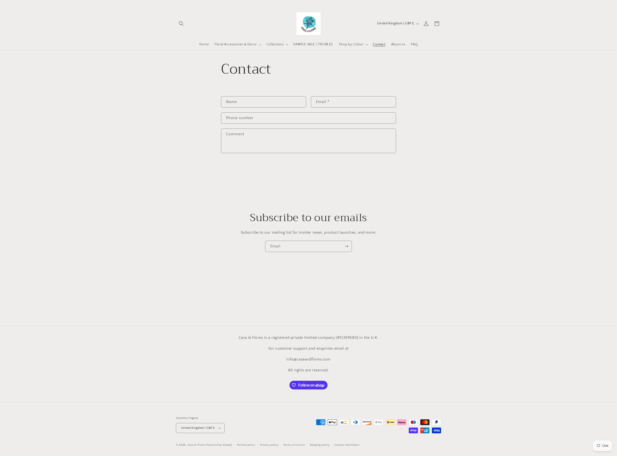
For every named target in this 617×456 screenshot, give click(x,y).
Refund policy (246, 444)
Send (235, 168)
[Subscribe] (346, 246)
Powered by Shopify (219, 444)
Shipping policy (320, 444)
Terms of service (294, 444)
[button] (181, 23)
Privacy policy (269, 444)
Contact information (346, 444)
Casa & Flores (196, 444)
